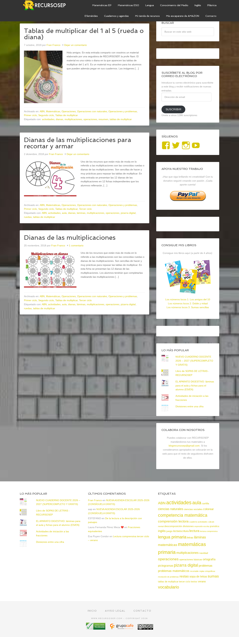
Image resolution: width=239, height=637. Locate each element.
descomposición (173, 526)
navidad (203, 553)
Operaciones (69, 111)
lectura (194, 531)
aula (64, 213)
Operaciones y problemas (122, 111)
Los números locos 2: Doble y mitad (188, 303)
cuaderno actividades (198, 522)
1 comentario (76, 245)
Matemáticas (53, 111)
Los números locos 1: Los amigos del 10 (187, 299)
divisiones (188, 526)
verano (202, 581)
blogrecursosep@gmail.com (184, 445)
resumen (103, 119)
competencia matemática (182, 515)
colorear (208, 509)
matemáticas (167, 545)
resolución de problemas (168, 577)
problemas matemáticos (173, 571)
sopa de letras (198, 576)
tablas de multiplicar (121, 119)
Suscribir (173, 109)
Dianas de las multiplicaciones (70, 237)
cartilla (205, 503)
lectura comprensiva (208, 531)
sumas (213, 576)
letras (190, 537)
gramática (214, 526)
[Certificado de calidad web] (96, 628)
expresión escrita (201, 526)
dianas (59, 119)
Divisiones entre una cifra (189, 406)
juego (169, 531)
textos (194, 581)
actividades (48, 119)
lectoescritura (181, 531)
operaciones (90, 119)
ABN (42, 111)
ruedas (28, 217)
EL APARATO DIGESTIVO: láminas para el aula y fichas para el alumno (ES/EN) (194, 385)
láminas (81, 213)
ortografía (209, 559)
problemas (205, 565)
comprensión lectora (173, 521)
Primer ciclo (30, 115)
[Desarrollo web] (122, 628)
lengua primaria (172, 537)
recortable (194, 571)
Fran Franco (95, 500)
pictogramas (165, 565)
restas (184, 576)
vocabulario (168, 587)
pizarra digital (128, 213)
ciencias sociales (193, 509)
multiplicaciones (73, 119)
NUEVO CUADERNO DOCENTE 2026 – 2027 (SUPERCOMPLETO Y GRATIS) (194, 360)
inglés (162, 531)
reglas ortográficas (207, 571)
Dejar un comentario (75, 45)
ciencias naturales (170, 509)
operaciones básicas (190, 559)
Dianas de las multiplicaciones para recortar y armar (77, 143)
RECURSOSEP (46, 5)
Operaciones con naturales (92, 111)
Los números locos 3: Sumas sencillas (188, 307)
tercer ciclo (184, 581)
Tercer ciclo (85, 208)
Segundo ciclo (46, 115)
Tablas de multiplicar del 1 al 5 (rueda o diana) (84, 34)
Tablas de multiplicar (66, 115)
